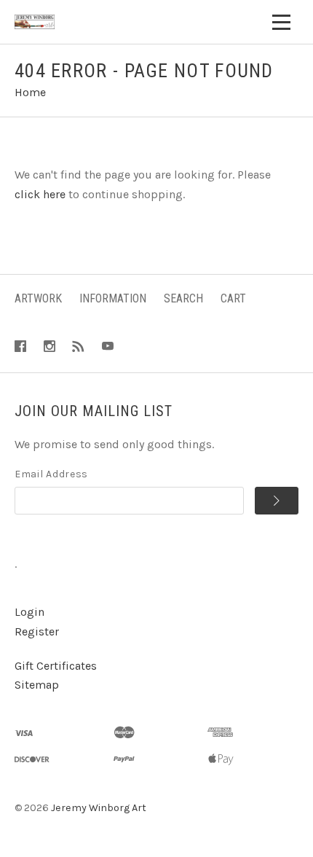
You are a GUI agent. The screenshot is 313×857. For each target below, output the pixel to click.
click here (40, 194)
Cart (233, 298)
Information (112, 298)
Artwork (38, 298)
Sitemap (37, 685)
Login (29, 612)
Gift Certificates (56, 666)
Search (183, 298)
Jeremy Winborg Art (98, 808)
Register (37, 631)
